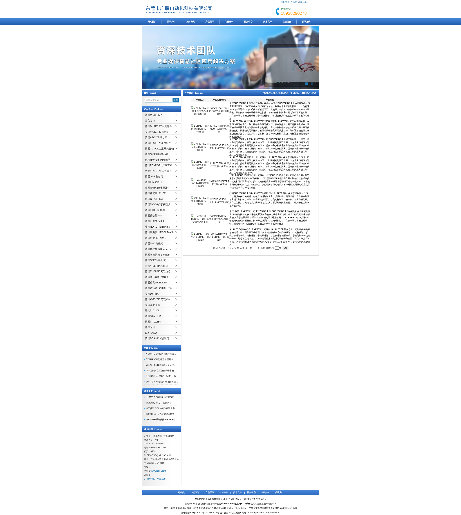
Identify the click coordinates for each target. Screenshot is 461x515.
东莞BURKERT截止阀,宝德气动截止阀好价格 (219, 111)
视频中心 (248, 21)
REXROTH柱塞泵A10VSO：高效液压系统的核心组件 (171, 376)
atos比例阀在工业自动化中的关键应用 (164, 370)
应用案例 (265, 492)
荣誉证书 (229, 21)
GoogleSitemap (272, 512)
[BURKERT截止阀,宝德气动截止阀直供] (200, 168)
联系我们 (304, 2)
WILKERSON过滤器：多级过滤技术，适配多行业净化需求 (174, 365)
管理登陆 (185, 512)
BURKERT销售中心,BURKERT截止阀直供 (219, 237)
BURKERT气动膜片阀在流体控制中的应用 (166, 381)
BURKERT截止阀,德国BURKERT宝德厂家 (219, 129)
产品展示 (295, 2)
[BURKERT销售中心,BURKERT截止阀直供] (200, 240)
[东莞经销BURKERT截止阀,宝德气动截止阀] (200, 222)
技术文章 (267, 21)
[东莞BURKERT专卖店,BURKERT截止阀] (200, 150)
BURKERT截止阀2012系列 (304, 93)
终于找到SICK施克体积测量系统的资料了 (165, 408)
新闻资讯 (190, 21)
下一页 (256, 248)
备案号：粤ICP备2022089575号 (251, 499)
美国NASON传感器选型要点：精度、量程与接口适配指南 (173, 359)
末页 (263, 248)
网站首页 (152, 21)
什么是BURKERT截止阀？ (158, 403)
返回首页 (285, 2)
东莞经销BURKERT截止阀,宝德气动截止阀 (219, 219)
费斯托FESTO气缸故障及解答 (160, 414)
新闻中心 (223, 492)
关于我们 (171, 21)
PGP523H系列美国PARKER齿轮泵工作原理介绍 (169, 419)
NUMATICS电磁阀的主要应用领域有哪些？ (166, 397)
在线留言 (287, 21)
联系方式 (306, 21)
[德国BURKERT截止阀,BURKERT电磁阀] (200, 204)
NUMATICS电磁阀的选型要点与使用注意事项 (167, 354)
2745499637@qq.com (155, 479)
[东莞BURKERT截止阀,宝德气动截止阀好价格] (200, 114)
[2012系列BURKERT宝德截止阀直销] (200, 186)
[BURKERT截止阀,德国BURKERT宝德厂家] (200, 132)
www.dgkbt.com (158, 471)
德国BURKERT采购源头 (275, 93)
